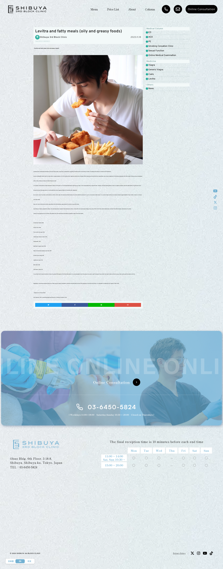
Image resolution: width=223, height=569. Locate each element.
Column (150, 9)
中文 (29, 561)
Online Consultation (201, 9)
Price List (113, 9)
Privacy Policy (179, 553)
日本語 (11, 561)
